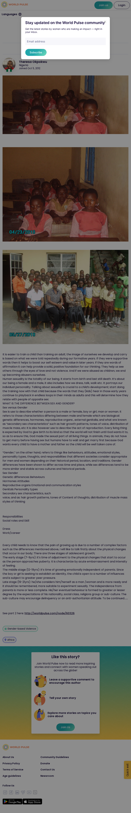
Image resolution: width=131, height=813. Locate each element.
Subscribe (36, 52)
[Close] (105, 22)
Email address (36, 41)
